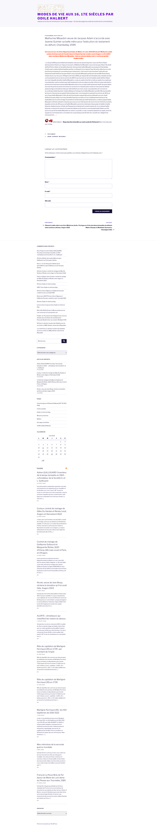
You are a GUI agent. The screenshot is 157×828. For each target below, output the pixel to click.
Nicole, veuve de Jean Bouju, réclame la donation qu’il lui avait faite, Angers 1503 (52, 585)
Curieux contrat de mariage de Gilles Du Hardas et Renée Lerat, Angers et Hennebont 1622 (51, 278)
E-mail (47, 191)
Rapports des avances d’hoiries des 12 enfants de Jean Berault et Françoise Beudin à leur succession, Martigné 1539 (52, 318)
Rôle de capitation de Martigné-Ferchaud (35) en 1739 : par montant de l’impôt (51, 649)
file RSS (40, 468)
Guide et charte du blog (49, 284)
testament (51, 134)
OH (62, 35)
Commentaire (50, 157)
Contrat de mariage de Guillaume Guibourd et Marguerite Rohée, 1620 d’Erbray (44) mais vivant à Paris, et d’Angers (52, 382)
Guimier (55, 136)
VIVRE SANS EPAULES (44, 425)
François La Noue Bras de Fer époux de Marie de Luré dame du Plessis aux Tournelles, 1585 (51, 778)
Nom (47, 182)
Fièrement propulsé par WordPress (47, 824)
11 (43, 448)
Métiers (39, 419)
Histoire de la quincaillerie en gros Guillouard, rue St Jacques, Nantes (50, 265)
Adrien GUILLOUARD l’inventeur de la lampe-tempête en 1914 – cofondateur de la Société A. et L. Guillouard (49, 253)
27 (52, 454)
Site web (48, 201)
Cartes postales (41, 409)
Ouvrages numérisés (43, 422)
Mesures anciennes (42, 415)
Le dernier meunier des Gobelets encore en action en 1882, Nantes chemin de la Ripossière (51, 330)
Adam (49, 136)
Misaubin (62, 136)
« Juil (43, 460)
